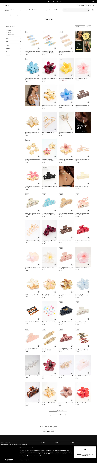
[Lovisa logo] (6, 10)
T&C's (77, 1)
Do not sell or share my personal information (84, 455)
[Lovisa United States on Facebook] (3, 5)
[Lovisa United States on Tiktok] (8, 5)
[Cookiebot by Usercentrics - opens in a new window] (9, 460)
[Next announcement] (89, 1)
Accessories (8, 15)
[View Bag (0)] (92, 10)
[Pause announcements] (92, 1)
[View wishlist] (93, 5)
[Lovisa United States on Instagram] (6, 5)
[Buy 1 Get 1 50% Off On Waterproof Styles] (32, 95)
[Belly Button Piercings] (66, 176)
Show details (23, 460)
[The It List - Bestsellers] (83, 41)
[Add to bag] (38, 48)
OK (85, 449)
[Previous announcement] (4, 1)
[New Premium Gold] (83, 122)
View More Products (58, 414)
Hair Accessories (14, 15)
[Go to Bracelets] (88, 10)
